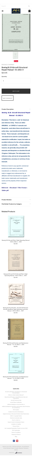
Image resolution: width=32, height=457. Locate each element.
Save (17, 61)
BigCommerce (19, 453)
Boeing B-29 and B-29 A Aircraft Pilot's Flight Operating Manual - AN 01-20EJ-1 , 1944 (15, 274)
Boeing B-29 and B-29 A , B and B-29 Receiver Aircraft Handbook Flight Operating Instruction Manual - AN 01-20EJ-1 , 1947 (15, 309)
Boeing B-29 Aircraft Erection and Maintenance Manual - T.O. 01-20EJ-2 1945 (15, 377)
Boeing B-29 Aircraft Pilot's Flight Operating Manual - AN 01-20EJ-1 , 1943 (15, 241)
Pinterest (17, 441)
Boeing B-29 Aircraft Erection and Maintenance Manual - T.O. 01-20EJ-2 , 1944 (15, 343)
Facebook (14, 441)
